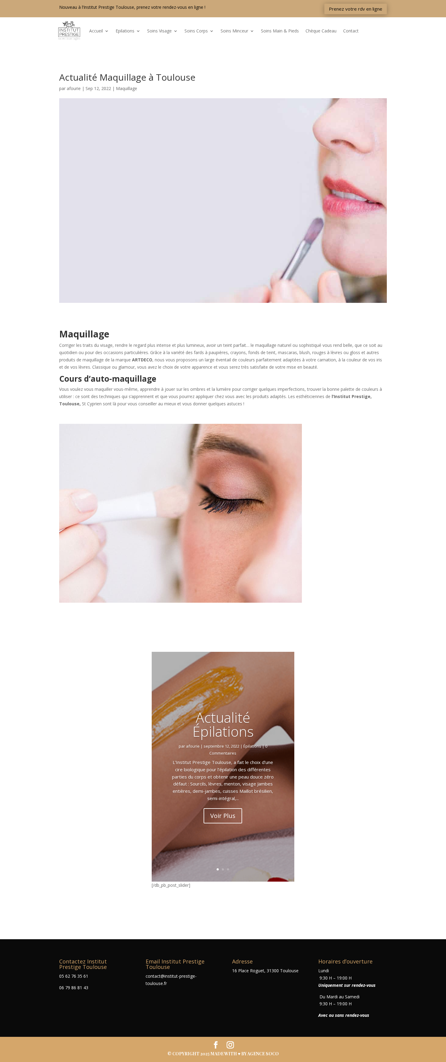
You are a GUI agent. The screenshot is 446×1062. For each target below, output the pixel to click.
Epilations (125, 31)
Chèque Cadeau (321, 31)
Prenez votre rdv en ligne (355, 9)
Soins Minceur (234, 31)
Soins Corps (196, 31)
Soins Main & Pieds (280, 31)
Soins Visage (159, 31)
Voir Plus (222, 816)
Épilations (252, 746)
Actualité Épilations (223, 724)
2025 (205, 1054)
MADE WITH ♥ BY (245, 1054)
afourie (74, 88)
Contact (351, 31)
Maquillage (126, 88)
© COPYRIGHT (183, 1054)
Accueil (96, 31)
